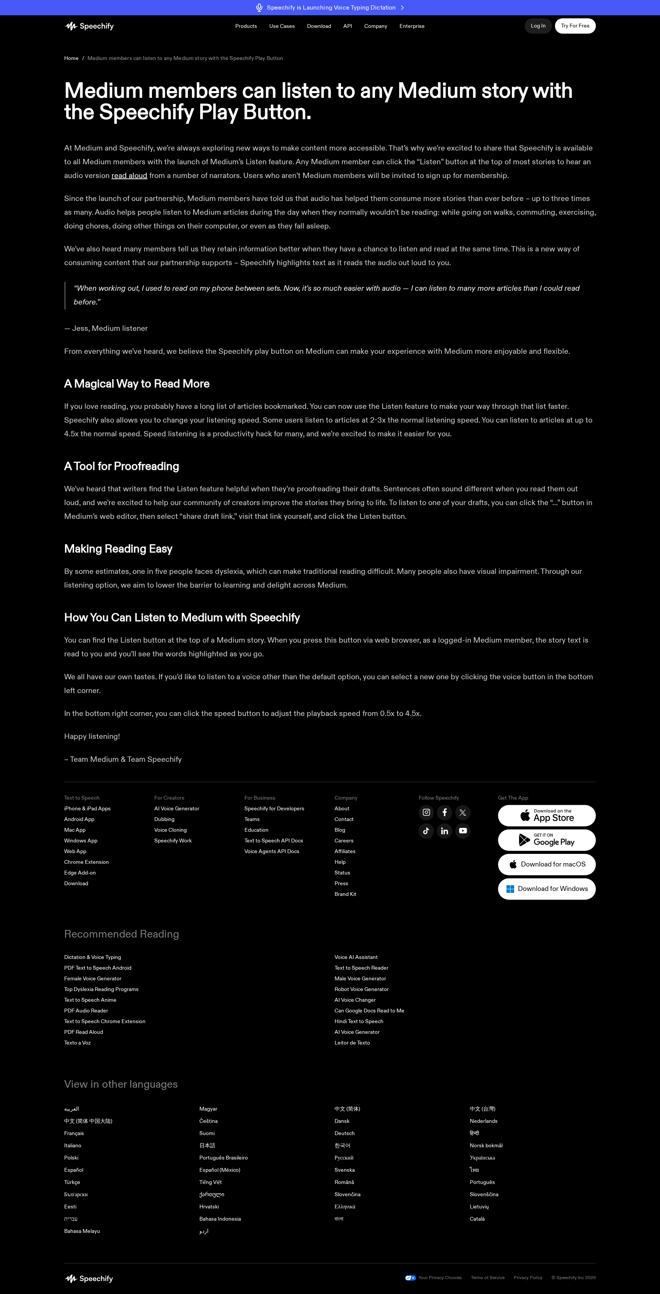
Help (340, 862)
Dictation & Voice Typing (92, 957)
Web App (75, 851)
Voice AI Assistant (356, 957)
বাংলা (339, 1219)
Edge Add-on (80, 873)
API (347, 26)
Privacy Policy (528, 1278)
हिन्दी (474, 1133)
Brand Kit (345, 894)
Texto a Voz (77, 1043)
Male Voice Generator (360, 978)
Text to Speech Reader (361, 968)
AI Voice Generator (176, 808)
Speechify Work (173, 840)
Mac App (75, 830)
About (342, 808)
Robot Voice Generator (362, 989)
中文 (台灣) (482, 1109)
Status (342, 873)
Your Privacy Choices (440, 1278)
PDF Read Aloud (83, 1032)
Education (256, 830)
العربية (71, 1109)
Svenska (345, 1170)
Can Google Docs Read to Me (369, 1010)
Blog (340, 830)
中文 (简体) (347, 1109)
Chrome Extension (86, 862)
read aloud (129, 175)
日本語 (207, 1145)
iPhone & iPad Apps (87, 808)
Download (319, 26)
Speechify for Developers (274, 808)
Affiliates (345, 851)
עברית (71, 1219)
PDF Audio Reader (86, 1010)
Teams (252, 819)
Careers (344, 840)
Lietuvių (479, 1206)
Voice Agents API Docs (271, 851)
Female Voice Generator (92, 978)
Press (341, 883)
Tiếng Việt (210, 1182)
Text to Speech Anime (90, 1000)
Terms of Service (488, 1278)
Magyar (208, 1109)
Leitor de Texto (352, 1043)
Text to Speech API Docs (273, 840)
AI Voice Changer (355, 1000)
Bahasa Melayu (82, 1231)
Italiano (72, 1145)
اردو (204, 1231)
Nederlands (484, 1121)
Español (73, 1170)
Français (74, 1133)
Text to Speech (82, 798)
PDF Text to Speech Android (97, 968)
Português (482, 1182)
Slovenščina (484, 1194)
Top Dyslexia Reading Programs (101, 989)
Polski (71, 1158)
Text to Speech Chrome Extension (105, 1021)
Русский (344, 1158)
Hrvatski (209, 1206)
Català (477, 1219)
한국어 (343, 1145)
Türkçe (72, 1182)
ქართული (211, 1194)
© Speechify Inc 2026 (574, 1278)
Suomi (207, 1133)
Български (76, 1194)
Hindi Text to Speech (359, 1021)
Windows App (80, 840)
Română (344, 1182)
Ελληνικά (345, 1206)
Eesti (70, 1206)
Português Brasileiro (223, 1158)
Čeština (208, 1121)
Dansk (342, 1121)
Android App (79, 819)
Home (71, 58)
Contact (344, 819)
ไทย (474, 1170)
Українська (482, 1158)
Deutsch (345, 1133)
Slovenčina (348, 1194)
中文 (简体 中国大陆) (88, 1121)
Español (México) (219, 1170)
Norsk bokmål (486, 1145)
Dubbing (164, 819)
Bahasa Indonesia (220, 1219)
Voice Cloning (170, 830)
